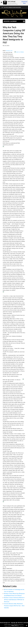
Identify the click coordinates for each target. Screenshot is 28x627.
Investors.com (9, 50)
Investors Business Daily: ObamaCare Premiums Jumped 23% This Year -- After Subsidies (14, 605)
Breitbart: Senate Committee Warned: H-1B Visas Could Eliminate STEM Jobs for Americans (14, 599)
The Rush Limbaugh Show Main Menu (12, 7)
